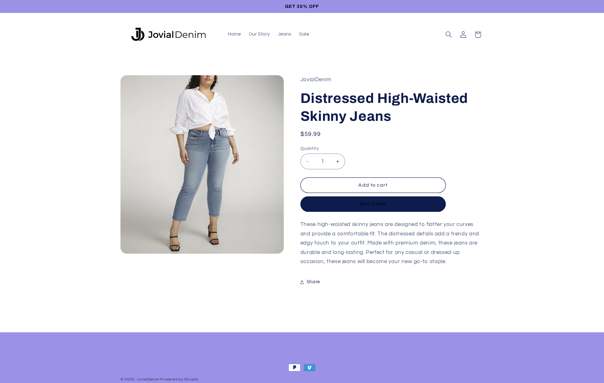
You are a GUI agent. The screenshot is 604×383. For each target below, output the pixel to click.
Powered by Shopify (179, 379)
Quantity (309, 148)
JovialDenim (148, 379)
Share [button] (313, 281)
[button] (448, 34)
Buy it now (373, 203)
